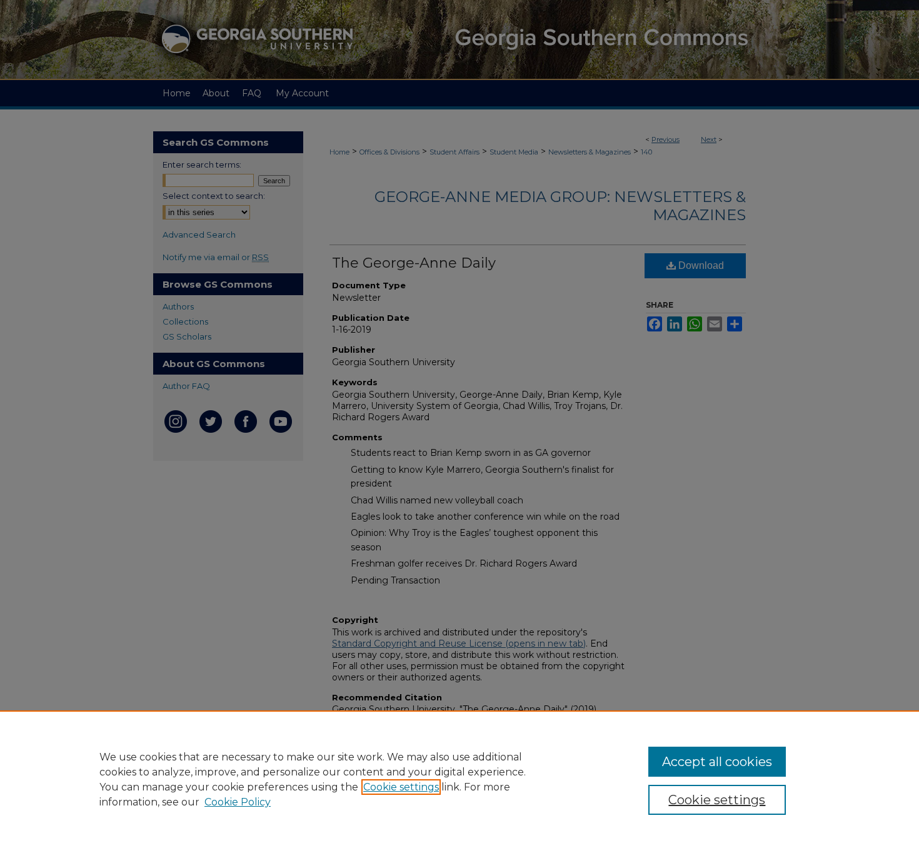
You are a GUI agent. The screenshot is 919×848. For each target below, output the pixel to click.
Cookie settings (401, 787)
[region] (459, 779)
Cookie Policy (237, 802)
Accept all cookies (717, 761)
